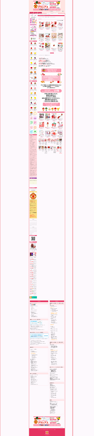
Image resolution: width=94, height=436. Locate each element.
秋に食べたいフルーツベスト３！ (33, 158)
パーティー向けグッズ (35, 124)
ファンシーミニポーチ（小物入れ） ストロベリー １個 (60, 128)
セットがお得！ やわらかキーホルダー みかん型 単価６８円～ (33, 289)
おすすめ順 (58, 20)
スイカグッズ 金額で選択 (35, 85)
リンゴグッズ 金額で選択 (31, 90)
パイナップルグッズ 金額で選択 (31, 100)
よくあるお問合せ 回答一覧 (33, 139)
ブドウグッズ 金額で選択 (31, 105)
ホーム (31, 13)
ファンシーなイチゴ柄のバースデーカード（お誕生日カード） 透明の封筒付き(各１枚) (54, 151)
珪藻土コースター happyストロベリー (54, 38)
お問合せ (40, 13)
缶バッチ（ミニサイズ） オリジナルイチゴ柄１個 (34, 256)
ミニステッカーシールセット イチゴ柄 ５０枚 (47, 27)
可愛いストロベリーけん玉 (48, 127)
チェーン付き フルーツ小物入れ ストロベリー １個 (33, 268)
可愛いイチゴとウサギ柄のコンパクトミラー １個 (55, 142)
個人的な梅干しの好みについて (33, 173)
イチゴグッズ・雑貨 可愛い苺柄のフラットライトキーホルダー (33, 264)
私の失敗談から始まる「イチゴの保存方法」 (33, 163)
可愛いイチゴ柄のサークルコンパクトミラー (52, 142)
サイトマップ (31, 138)
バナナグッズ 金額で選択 (31, 95)
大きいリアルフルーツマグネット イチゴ (41, 27)
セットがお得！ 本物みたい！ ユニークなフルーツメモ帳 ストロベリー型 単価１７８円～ (33, 250)
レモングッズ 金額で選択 (35, 100)
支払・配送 (41, 429)
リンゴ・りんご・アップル (31, 50)
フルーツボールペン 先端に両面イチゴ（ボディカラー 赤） (33, 279)
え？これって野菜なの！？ (32, 157)
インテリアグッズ (41, 14)
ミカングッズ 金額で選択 (35, 95)
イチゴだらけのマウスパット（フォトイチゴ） (49, 150)
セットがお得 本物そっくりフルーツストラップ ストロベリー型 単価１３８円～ (54, 119)
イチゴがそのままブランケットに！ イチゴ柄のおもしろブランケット (54, 28)
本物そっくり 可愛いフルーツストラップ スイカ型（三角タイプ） (33, 291)
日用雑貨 (34, 129)
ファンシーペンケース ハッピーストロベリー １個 (42, 136)
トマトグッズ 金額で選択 (31, 110)
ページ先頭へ (61, 427)
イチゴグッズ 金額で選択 (31, 85)
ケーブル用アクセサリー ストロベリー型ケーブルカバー (33, 294)
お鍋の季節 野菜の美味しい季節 (33, 174)
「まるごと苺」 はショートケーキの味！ (33, 148)
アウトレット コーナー (31, 79)
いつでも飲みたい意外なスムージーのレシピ (33, 152)
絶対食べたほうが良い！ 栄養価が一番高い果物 (33, 164)
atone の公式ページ (34, 344)
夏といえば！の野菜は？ (32, 172)
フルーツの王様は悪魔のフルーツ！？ (33, 156)
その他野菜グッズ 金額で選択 (31, 115)
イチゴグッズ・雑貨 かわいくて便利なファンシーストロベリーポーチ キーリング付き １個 (60, 136)
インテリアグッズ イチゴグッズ (46, 14)
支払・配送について (36, 13)
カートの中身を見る (33, 178)
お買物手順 (31, 141)
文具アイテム (31, 124)
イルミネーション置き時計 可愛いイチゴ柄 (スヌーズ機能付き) (60, 49)
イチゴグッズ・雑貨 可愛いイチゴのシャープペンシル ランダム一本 (33, 277)
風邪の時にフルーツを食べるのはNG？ (33, 154)
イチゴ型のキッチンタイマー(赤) (58, 150)
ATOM (32, 297)
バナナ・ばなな (34, 55)
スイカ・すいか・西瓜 (35, 45)
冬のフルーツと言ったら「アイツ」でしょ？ (33, 175)
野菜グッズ (31, 74)
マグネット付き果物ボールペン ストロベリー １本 (43, 150)
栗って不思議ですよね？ (32, 159)
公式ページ (33, 328)
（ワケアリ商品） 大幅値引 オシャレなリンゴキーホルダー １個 (60, 143)
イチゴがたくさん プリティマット (60, 38)
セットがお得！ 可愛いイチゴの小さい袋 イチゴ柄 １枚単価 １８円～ (47, 119)
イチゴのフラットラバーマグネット (40, 150)
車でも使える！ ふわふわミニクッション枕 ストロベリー (41, 119)
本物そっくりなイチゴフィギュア (54, 48)
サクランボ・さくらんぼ (35, 65)
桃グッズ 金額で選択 (35, 90)
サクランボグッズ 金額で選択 (35, 105)
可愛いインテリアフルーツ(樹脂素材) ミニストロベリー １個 (47, 39)
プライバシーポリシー (51, 429)
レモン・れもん (31, 65)
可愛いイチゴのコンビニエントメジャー (52, 150)
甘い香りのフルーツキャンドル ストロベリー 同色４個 (41, 39)
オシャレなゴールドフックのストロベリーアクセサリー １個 (54, 136)
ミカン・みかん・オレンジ (31, 55)
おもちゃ (30, 129)
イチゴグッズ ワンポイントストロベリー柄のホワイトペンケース (43, 143)
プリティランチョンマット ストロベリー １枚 (60, 27)
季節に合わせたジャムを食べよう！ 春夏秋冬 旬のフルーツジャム (33, 169)
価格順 (60, 20)
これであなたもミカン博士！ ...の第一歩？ (33, 161)
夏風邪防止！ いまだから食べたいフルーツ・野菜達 (33, 170)
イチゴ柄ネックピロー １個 (49, 142)
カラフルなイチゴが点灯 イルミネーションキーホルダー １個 (31, 257)
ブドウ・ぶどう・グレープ (35, 60)
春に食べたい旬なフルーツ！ (33, 153)
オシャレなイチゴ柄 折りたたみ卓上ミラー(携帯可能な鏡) (47, 136)
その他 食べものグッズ (35, 74)
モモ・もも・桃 (34, 50)
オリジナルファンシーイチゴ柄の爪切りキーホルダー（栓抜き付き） (46, 143)
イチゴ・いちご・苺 (31, 45)
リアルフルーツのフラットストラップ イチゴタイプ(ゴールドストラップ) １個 (60, 151)
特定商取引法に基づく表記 (45, 429)
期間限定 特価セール (35, 79)
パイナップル (31, 60)
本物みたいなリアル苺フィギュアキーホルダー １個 (33, 260)
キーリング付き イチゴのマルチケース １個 (54, 127)
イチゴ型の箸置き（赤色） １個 (48, 48)
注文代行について (32, 140)
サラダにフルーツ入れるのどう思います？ (33, 166)
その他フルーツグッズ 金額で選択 (35, 110)
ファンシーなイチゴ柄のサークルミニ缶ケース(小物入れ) (40, 143)
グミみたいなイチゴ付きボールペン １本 (41, 127)
